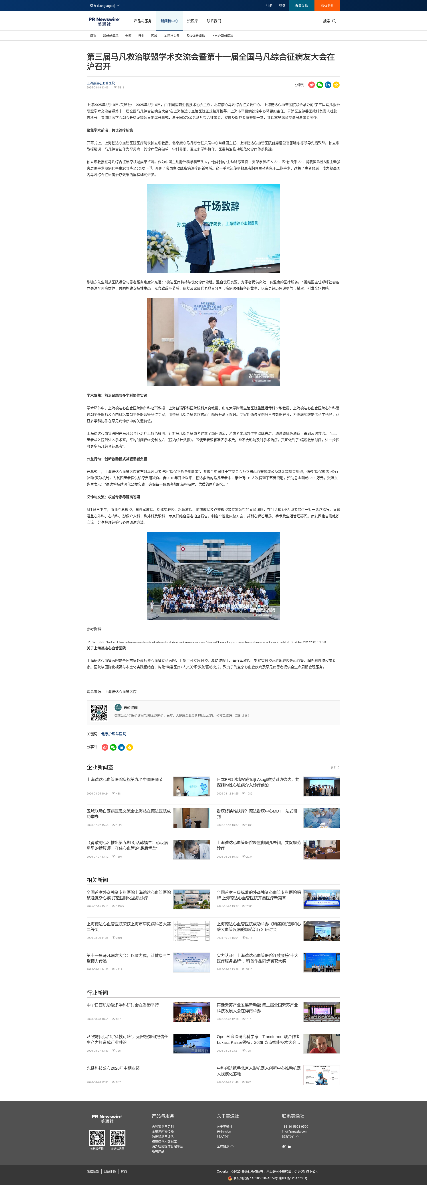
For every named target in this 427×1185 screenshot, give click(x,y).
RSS (124, 1171)
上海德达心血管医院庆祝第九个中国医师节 (125, 779)
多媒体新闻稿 (195, 35)
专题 (128, 35)
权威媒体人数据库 (164, 1141)
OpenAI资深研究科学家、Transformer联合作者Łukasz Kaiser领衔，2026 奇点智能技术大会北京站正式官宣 (258, 1039)
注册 (269, 5)
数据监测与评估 (163, 1136)
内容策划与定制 (163, 1126)
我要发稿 (301, 5)
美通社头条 (171, 35)
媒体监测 (327, 5)
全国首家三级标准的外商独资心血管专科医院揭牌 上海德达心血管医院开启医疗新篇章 (259, 895)
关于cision (224, 1131)
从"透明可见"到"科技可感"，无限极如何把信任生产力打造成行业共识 (127, 1039)
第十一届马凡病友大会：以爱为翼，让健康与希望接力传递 (129, 958)
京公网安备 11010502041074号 (256, 1178)
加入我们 (223, 1136)
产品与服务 (143, 20)
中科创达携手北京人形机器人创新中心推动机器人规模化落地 (259, 1070)
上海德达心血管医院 (101, 83)
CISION (299, 1171)
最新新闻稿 (111, 35)
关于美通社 (228, 1116)
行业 (141, 35)
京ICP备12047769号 (293, 1178)
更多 (334, 767)
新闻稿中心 (169, 20)
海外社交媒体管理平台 (167, 1146)
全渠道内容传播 (163, 1131)
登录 (282, 5)
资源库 (192, 20)
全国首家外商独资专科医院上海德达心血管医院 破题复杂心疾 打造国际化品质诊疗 (129, 895)
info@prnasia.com (295, 1131)
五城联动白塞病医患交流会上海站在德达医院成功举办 (129, 813)
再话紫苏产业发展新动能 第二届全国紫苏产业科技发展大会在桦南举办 (257, 1007)
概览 (93, 35)
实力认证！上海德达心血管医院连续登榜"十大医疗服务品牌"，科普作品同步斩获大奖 (257, 958)
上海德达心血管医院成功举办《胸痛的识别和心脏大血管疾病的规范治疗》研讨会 (259, 926)
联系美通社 (293, 1116)
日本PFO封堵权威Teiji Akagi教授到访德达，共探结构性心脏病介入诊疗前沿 (258, 782)
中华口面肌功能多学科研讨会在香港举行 (123, 1005)
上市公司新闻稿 (222, 35)
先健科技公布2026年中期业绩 (113, 1068)
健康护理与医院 (113, 733)
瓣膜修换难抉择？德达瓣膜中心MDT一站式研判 (257, 813)
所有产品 (158, 1151)
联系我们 (214, 20)
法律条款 (93, 1171)
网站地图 (110, 1171)
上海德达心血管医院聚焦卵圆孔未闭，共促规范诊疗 (259, 845)
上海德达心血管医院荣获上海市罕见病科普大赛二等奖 (129, 926)
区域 (154, 35)
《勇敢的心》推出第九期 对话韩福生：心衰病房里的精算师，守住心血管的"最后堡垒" (127, 845)
